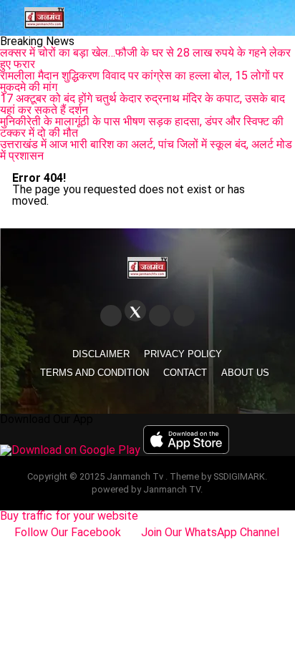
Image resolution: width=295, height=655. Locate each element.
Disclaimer (101, 354)
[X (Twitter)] (135, 310)
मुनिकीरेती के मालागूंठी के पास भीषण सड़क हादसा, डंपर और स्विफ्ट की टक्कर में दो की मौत (142, 127)
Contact (185, 372)
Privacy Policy (183, 354)
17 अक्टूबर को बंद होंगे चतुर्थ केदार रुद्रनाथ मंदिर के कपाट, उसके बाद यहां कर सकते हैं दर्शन (142, 104)
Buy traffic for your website (69, 516)
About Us (245, 372)
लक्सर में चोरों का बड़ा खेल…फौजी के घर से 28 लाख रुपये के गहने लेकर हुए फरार (145, 58)
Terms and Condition (94, 372)
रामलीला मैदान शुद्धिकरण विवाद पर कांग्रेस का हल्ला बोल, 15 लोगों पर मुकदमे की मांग (142, 81)
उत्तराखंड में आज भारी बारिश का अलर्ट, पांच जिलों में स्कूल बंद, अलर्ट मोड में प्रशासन (146, 149)
